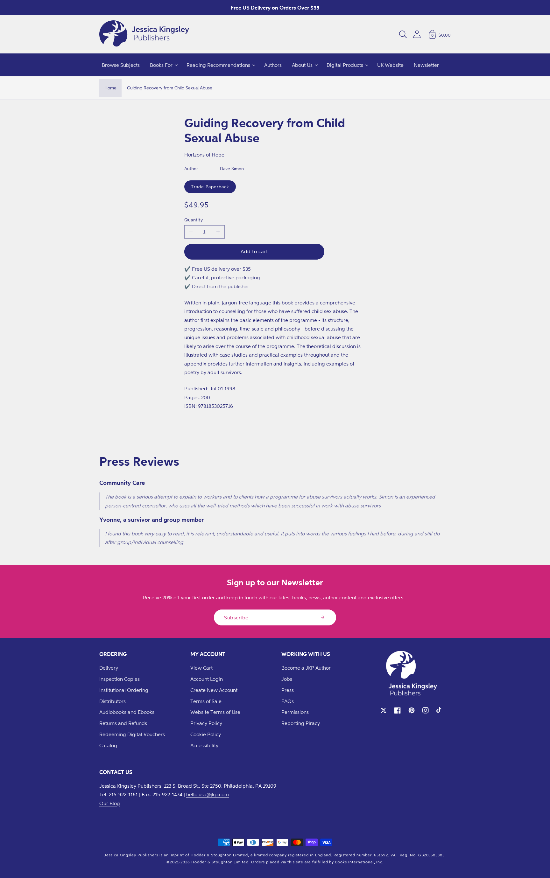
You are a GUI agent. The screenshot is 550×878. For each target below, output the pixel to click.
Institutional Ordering (123, 690)
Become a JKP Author (306, 668)
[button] (403, 34)
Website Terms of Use (215, 712)
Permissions (295, 712)
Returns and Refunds (123, 723)
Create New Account (213, 690)
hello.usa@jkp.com (207, 794)
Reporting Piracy (300, 723)
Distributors (112, 701)
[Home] (144, 34)
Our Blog (109, 803)
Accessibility (204, 745)
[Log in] (417, 34)
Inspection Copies (119, 679)
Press (287, 690)
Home (110, 87)
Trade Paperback (210, 186)
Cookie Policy (205, 734)
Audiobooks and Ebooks (126, 712)
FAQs (287, 701)
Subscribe (236, 617)
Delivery (108, 668)
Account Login (206, 679)
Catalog (108, 745)
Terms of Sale (206, 701)
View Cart (201, 668)
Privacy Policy (206, 723)
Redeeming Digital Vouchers (132, 734)
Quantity (193, 219)
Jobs (286, 679)
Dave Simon (232, 168)
